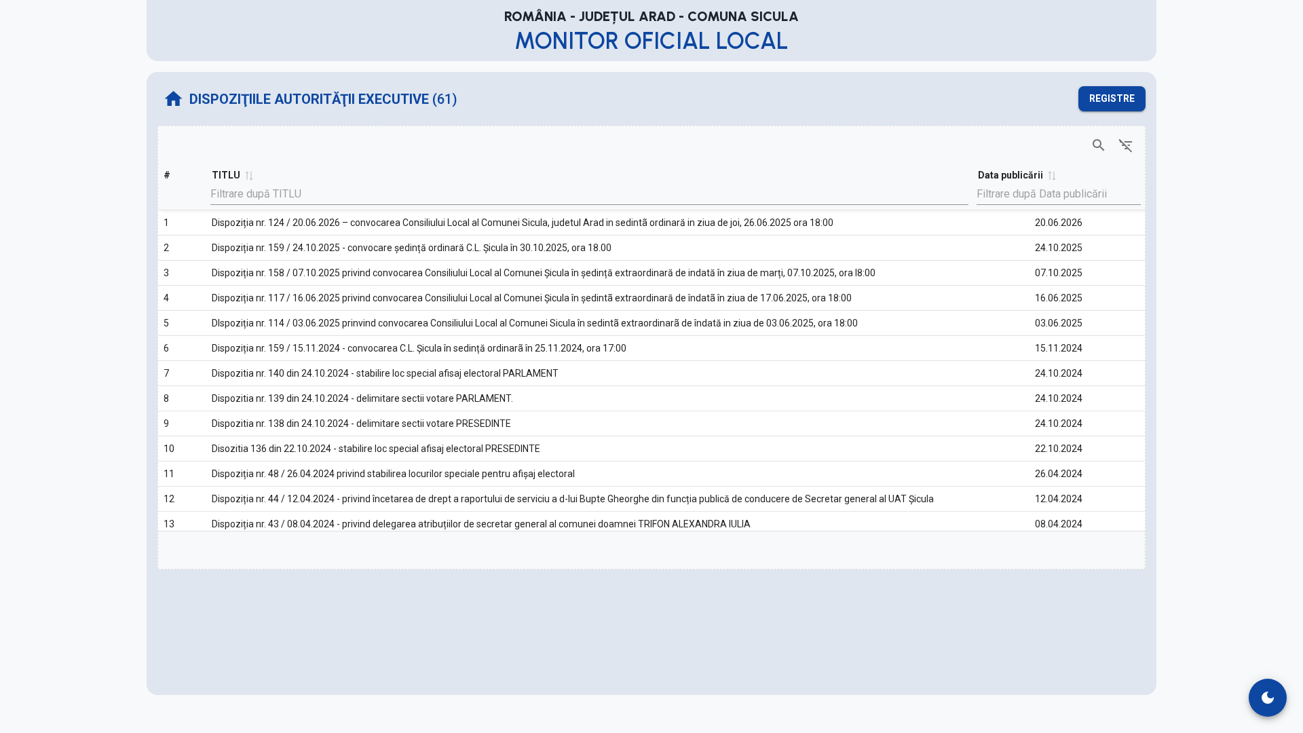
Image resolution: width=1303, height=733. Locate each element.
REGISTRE (1112, 98)
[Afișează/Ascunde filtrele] (1125, 145)
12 (169, 498)
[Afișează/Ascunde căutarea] (1098, 145)
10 (169, 448)
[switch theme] (1268, 698)
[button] (248, 175)
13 (169, 524)
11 (169, 473)
